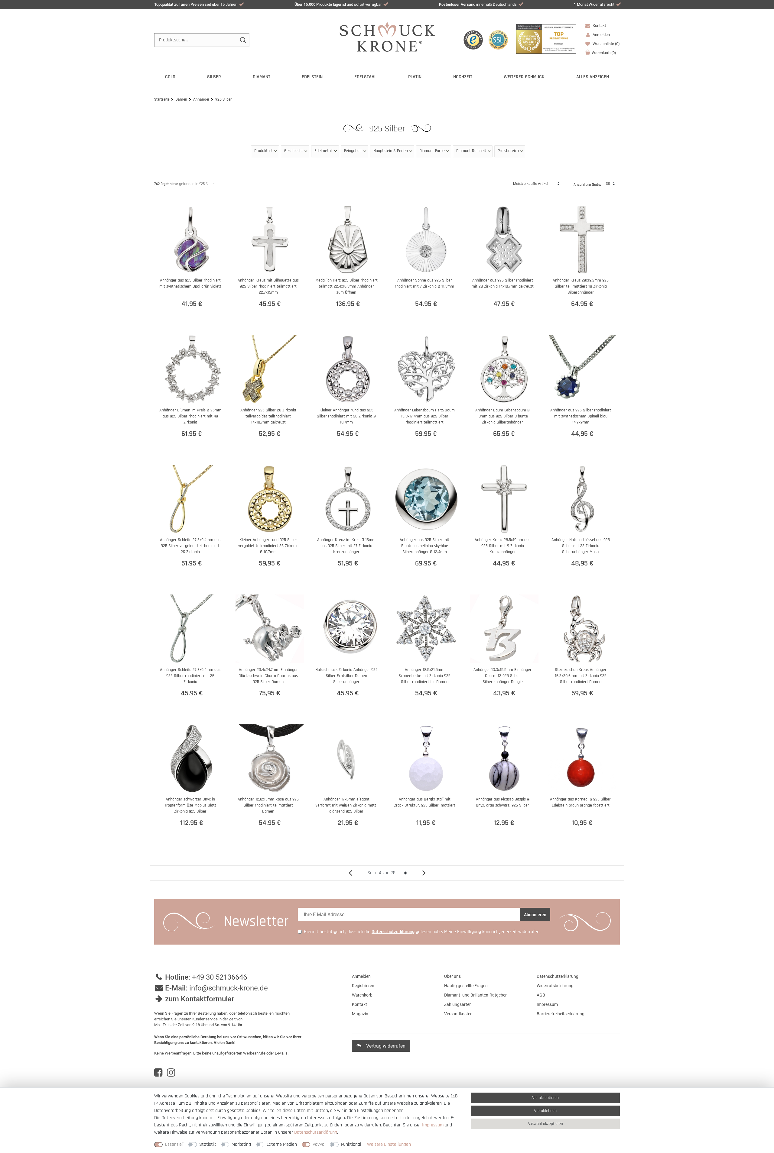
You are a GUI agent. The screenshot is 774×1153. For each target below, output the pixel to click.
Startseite (161, 99)
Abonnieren (535, 914)
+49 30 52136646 (219, 977)
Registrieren (363, 985)
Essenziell (174, 1144)
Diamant (261, 77)
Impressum (547, 1004)
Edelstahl (365, 77)
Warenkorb (604, 52)
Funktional (351, 1144)
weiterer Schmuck (524, 77)
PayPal (319, 1144)
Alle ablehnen (545, 1110)
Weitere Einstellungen (389, 1144)
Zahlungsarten (458, 1004)
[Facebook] (158, 1072)
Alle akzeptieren (545, 1097)
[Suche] (242, 40)
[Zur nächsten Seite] (422, 873)
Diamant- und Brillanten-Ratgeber (475, 995)
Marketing (241, 1144)
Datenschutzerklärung (557, 976)
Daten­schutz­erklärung (315, 1132)
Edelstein (312, 77)
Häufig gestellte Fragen (466, 985)
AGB (541, 995)
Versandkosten (458, 1013)
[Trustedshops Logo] (473, 40)
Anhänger (201, 99)
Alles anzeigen (592, 77)
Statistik (207, 1144)
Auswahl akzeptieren (545, 1123)
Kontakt (599, 25)
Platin (414, 77)
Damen (181, 99)
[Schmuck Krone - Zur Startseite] (387, 36)
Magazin (360, 1013)
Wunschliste (606, 43)
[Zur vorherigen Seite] (353, 873)
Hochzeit (462, 77)
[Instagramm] (171, 1072)
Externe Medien (282, 1144)
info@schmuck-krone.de (228, 988)
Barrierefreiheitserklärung (560, 1013)
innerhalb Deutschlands (478, 4)
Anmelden (361, 976)
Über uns (452, 976)
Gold (170, 77)
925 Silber (388, 128)
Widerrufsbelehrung (555, 985)
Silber (214, 77)
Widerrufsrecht (594, 4)
